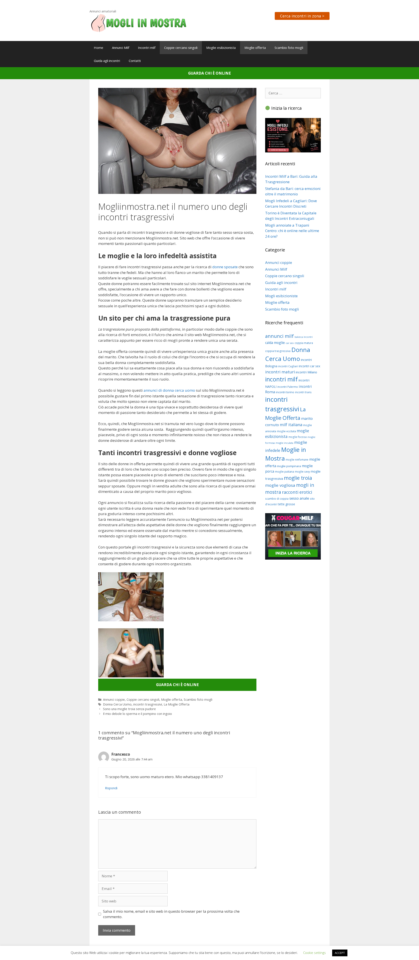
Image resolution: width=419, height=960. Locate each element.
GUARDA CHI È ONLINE (209, 73)
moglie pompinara (289, 466)
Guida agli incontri (107, 60)
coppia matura (304, 343)
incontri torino (285, 392)
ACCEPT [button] (340, 953)
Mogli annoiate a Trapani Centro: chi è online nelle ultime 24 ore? (292, 231)
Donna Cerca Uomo (117, 704)
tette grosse (286, 504)
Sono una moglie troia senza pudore (129, 709)
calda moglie (275, 342)
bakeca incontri (304, 336)
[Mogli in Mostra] (138, 22)
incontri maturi (280, 371)
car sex (290, 343)
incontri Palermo (287, 387)
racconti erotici (297, 492)
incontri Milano (306, 372)
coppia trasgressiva (277, 351)
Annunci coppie (114, 699)
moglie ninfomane (297, 459)
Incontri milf (146, 47)
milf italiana (291, 424)
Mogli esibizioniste (281, 295)
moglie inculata (284, 442)
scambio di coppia (276, 498)
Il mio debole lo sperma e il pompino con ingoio (137, 714)
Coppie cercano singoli (180, 47)
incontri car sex (309, 366)
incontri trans (303, 392)
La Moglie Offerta (176, 704)
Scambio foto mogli (289, 47)
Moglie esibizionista (221, 47)
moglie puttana (284, 471)
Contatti (135, 60)
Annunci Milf (120, 47)
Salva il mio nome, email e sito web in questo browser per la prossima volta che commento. (171, 914)
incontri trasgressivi (147, 704)
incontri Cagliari (288, 366)
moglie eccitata (286, 431)
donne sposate (225, 266)
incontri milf (281, 379)
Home (98, 47)
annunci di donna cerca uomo (169, 390)
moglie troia (298, 477)
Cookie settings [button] (314, 952)
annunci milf (279, 336)
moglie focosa (297, 437)
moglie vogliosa (280, 485)
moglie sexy (302, 471)
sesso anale (299, 498)
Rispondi (111, 788)
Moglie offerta (255, 47)
